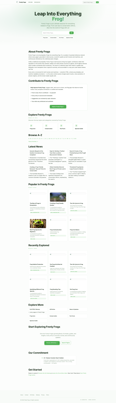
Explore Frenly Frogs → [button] (58, 106)
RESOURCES (37, 2)
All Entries (52, 309)
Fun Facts (61, 37)
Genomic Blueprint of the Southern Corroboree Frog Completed (37, 152)
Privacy (43, 394)
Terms (47, 394)
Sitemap (38, 394)
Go (97, 2)
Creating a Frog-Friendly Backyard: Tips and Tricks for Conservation (38, 168)
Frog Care (45, 37)
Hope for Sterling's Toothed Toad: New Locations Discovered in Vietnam (57, 152)
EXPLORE (30, 2)
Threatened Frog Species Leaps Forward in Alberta (76, 168)
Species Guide (69, 37)
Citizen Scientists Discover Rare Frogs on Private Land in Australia (58, 168)
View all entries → (33, 141)
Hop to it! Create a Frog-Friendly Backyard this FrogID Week (78, 152)
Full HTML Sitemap (35, 309)
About (21, 394)
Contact (26, 394)
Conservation (53, 37)
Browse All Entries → (52, 342)
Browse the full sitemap (44, 373)
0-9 (75, 138)
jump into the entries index (60, 373)
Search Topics (66, 342)
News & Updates (74, 309)
